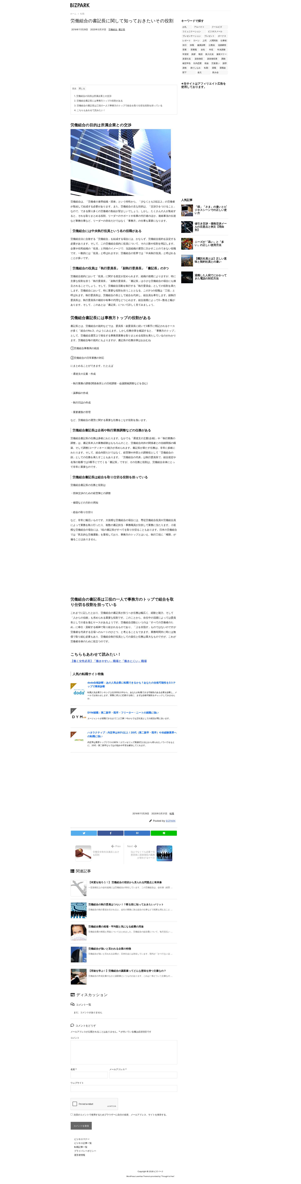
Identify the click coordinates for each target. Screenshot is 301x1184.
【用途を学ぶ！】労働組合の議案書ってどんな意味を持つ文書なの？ (127, 970)
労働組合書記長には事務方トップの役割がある (98, 100)
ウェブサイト (77, 1082)
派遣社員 (186, 59)
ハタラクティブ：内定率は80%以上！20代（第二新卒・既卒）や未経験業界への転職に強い (132, 734)
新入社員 (209, 54)
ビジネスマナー (82, 1139)
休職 (192, 45)
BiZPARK (171, 820)
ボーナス (222, 36)
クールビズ (217, 27)
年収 (211, 49)
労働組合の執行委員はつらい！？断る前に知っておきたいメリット (126, 904)
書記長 (122, 29)
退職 (214, 68)
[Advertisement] (124, 61)
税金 (207, 63)
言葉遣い (215, 63)
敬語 (200, 54)
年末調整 (221, 49)
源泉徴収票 (212, 59)
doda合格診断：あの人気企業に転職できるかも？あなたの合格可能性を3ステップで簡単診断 (131, 684)
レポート (186, 40)
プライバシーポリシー (85, 1150)
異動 (223, 59)
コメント (75, 1037)
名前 (74, 1069)
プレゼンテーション (191, 36)
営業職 (194, 49)
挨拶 (193, 54)
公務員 (212, 45)
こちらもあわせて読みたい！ (89, 110)
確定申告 (186, 63)
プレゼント (209, 36)
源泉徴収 (199, 59)
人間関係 (213, 40)
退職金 (223, 68)
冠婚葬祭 (222, 45)
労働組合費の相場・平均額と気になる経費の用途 (116, 926)
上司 (205, 40)
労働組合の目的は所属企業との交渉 (92, 96)
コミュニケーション (191, 31)
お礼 (184, 27)
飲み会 (215, 72)
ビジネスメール (215, 31)
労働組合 (112, 29)
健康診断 (201, 45)
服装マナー (222, 54)
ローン (196, 40)
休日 (184, 45)
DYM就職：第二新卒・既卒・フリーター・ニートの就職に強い (123, 712)
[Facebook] (111, 833)
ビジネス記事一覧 (83, 1143)
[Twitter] (84, 833)
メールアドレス (118, 1069)
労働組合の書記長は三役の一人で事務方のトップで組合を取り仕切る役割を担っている (118, 105)
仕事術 (224, 40)
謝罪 (225, 63)
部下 (184, 72)
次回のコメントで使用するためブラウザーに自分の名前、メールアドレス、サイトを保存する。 (121, 1114)
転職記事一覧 (80, 1147)
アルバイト (199, 27)
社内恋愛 (197, 63)
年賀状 (185, 54)
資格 (184, 68)
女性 (203, 49)
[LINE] (164, 833)
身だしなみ (195, 68)
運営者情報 (79, 1155)
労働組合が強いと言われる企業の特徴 (109, 948)
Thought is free (167, 1176)
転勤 (206, 68)
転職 (82, 13)
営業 (184, 49)
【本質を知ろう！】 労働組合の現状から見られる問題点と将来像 (125, 882)
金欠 (200, 72)
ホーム (73, 13)
